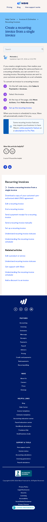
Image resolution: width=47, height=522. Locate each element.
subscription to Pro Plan (24, 130)
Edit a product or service (15, 256)
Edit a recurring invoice (14, 204)
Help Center (10, 19)
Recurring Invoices (12, 22)
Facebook (5, 167)
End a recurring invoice (14, 209)
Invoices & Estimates (27, 19)
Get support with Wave (14, 267)
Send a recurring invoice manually (18, 223)
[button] (6, 151)
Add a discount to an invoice (17, 280)
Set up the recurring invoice (20, 108)
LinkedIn (10, 167)
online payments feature (29, 128)
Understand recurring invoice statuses (20, 233)
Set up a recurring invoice (15, 228)
